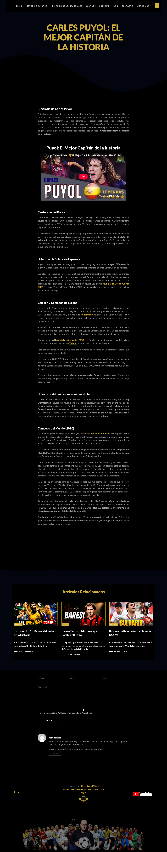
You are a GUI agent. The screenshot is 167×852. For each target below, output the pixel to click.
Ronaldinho (87, 314)
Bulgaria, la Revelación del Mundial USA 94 (131, 627)
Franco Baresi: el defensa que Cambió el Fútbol (83, 629)
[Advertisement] (83, 30)
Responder (55, 754)
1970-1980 (18, 624)
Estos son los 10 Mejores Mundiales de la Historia (36, 627)
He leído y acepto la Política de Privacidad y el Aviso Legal (66, 713)
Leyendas (65, 624)
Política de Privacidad (72, 789)
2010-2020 (113, 624)
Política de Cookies (90, 789)
